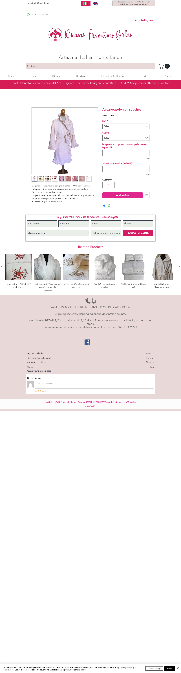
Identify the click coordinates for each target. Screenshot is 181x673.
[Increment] (112, 185)
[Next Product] (179, 267)
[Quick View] (18, 267)
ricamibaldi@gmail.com (38, 3)
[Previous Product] (1, 267)
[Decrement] (105, 185)
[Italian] (85, 3)
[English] (95, 3)
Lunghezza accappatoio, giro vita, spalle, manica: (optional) (124, 146)
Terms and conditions (36, 362)
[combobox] (125, 126)
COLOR (106, 133)
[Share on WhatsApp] (109, 206)
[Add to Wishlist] (147, 196)
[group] (90, 273)
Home (34, 98)
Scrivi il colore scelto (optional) (117, 163)
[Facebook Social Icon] (87, 343)
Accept (169, 668)
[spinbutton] (108, 185)
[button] (165, 66)
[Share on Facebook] (104, 206)
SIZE (105, 121)
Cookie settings (154, 668)
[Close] (177, 668)
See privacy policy (77, 669)
